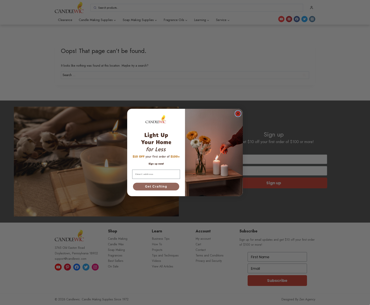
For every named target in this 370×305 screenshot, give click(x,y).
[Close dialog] (238, 113)
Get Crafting (156, 186)
